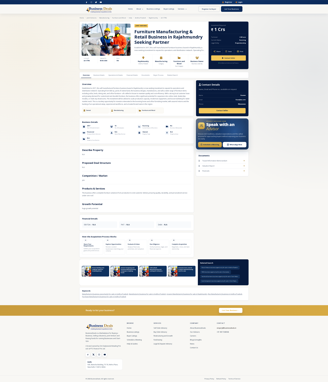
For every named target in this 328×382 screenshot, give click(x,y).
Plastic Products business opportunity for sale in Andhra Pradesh (220, 267)
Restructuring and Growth (163, 336)
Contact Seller (229, 58)
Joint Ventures (91, 18)
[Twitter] (96, 2)
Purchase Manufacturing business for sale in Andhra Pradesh (104, 297)
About (138, 9)
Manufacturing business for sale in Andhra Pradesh (147, 294)
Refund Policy (221, 379)
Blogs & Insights (196, 340)
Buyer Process (158, 75)
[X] (93, 354)
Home (130, 9)
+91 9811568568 (223, 332)
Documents (146, 75)
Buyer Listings (169, 9)
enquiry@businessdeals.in (226, 328)
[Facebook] (87, 2)
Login (240, 2)
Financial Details (132, 75)
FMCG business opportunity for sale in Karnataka (215, 272)
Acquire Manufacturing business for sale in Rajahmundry (187, 294)
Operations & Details (115, 75)
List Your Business (231, 9)
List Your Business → (230, 310)
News (192, 344)
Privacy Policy (209, 379)
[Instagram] (91, 2)
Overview (86, 75)
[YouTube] (101, 2)
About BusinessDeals (198, 328)
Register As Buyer (209, 9)
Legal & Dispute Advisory (163, 344)
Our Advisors (195, 332)
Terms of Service (234, 379)
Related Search (172, 75)
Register (228, 2)
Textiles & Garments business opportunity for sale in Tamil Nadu (220, 276)
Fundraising (158, 340)
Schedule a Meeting (134, 340)
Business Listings (153, 9)
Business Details (99, 75)
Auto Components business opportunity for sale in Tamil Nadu (219, 281)
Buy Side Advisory (160, 332)
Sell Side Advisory (160, 328)
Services (181, 9)
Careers (193, 336)
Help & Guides (132, 344)
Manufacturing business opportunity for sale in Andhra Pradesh (105, 294)
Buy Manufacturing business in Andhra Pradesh (225, 294)
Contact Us (194, 348)
